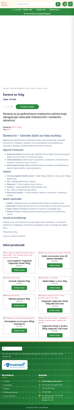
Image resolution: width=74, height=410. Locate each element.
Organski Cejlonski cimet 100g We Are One (54, 302)
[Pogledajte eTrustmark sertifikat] (15, 365)
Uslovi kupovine (9, 396)
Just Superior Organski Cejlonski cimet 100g (19, 262)
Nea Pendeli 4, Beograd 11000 (52, 385)
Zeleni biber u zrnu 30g (55, 281)
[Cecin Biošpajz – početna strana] (12, 349)
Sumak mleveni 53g (19, 281)
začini (8, 129)
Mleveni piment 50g (19, 298)
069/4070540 (54, 10)
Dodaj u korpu (27, 106)
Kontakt (6, 389)
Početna (5, 88)
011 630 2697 (46, 392)
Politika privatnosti (10, 392)
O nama (6, 381)
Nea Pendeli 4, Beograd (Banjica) (38, 14)
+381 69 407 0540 (48, 388)
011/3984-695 (41, 10)
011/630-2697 (27, 10)
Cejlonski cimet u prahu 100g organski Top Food (55, 327)
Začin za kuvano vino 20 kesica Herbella (55, 257)
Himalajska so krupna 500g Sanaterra (19, 322)
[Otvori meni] (70, 4)
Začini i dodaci (30, 88)
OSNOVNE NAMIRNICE (17, 88)
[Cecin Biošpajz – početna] (7, 4)
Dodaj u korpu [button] (19, 270)
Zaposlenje (8, 385)
